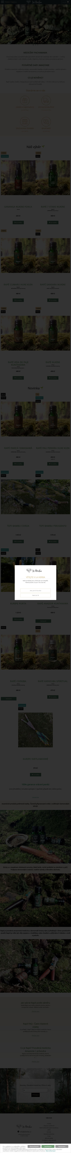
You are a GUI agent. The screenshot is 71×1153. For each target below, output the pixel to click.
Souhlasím (48, 1146)
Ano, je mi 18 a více (35, 590)
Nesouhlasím (34, 1146)
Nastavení (61, 1146)
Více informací (50, 1151)
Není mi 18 (35, 595)
